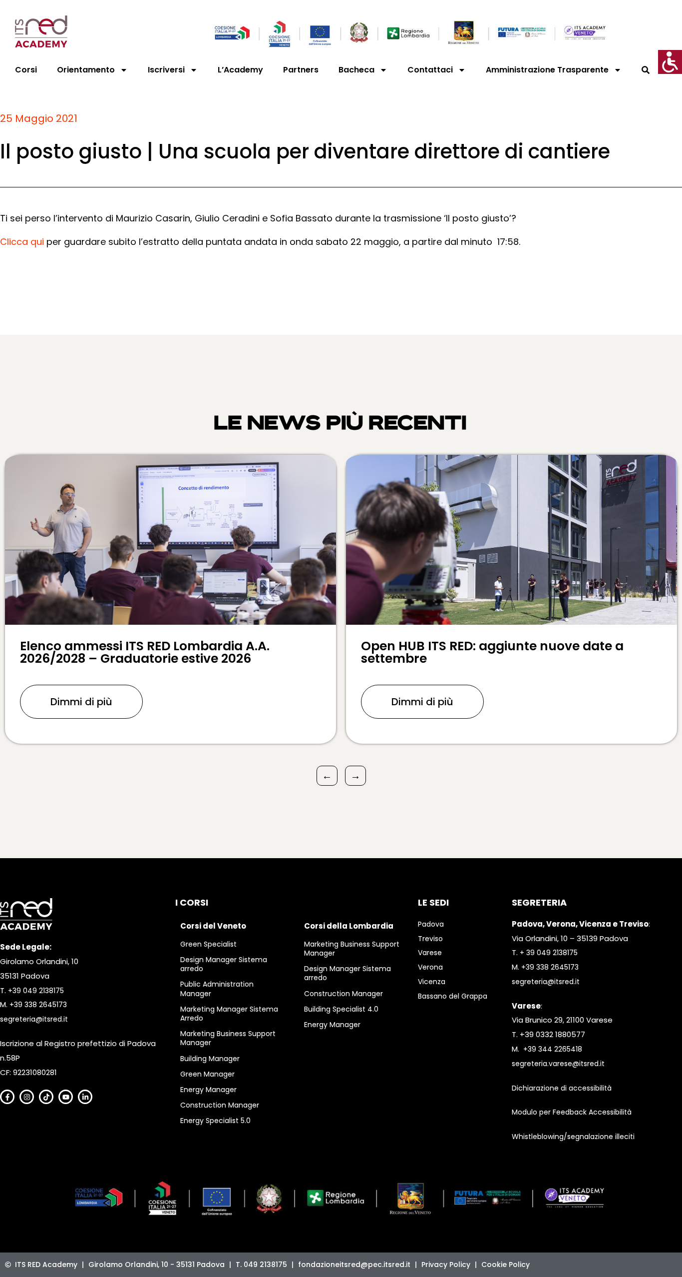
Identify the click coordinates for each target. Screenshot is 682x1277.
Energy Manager (208, 1090)
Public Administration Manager (217, 988)
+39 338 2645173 (38, 1005)
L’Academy (240, 69)
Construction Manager (219, 1105)
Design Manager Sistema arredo (223, 964)
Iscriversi (166, 69)
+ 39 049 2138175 (549, 953)
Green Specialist (208, 944)
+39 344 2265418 (552, 1049)
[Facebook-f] (7, 1097)
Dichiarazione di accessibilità (562, 1088)
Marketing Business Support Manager (228, 1038)
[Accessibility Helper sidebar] (670, 62)
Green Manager (207, 1074)
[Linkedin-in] (85, 1097)
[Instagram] (26, 1097)
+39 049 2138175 (36, 991)
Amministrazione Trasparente (547, 69)
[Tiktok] (46, 1097)
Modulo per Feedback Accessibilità (572, 1112)
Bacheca (356, 69)
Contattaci (430, 69)
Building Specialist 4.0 (341, 1009)
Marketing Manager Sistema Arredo (229, 1013)
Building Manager (210, 1059)
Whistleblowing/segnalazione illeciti (573, 1137)
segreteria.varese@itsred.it (558, 1064)
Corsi (26, 69)
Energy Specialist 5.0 (215, 1121)
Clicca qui (22, 241)
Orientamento (86, 69)
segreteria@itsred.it (34, 1019)
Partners (301, 69)
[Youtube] (65, 1097)
